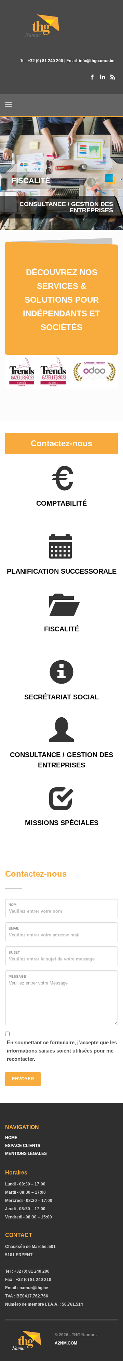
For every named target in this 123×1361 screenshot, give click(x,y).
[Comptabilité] (61, 489)
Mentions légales (26, 1153)
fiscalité (61, 629)
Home (11, 1137)
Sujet (14, 952)
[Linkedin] (102, 77)
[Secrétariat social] (61, 682)
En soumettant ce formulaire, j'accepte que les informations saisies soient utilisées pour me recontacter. (62, 1050)
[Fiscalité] (61, 614)
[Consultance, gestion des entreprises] (61, 740)
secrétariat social (61, 697)
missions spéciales (61, 822)
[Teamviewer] (113, 77)
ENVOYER (23, 1078)
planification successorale (62, 571)
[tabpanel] (61, 174)
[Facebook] (92, 77)
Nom (12, 905)
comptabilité (61, 503)
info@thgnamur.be (96, 60)
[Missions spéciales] (61, 808)
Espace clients (22, 1145)
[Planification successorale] (61, 557)
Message (17, 976)
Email (14, 928)
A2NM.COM (66, 1343)
